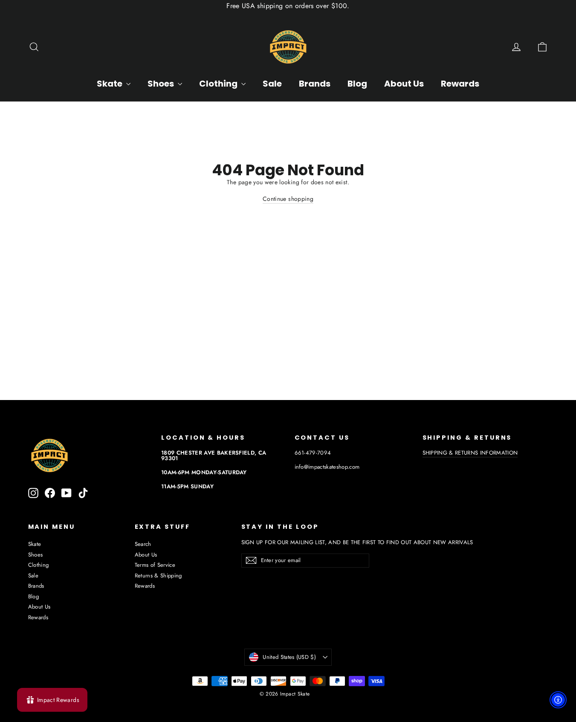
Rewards (460, 84)
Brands (314, 84)
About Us (404, 84)
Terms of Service (155, 565)
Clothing (219, 84)
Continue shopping (288, 198)
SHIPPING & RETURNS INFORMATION (470, 453)
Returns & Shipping (158, 575)
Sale (272, 84)
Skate (110, 84)
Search (143, 544)
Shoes (162, 84)
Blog (357, 84)
